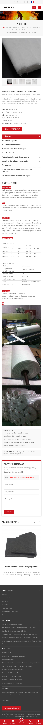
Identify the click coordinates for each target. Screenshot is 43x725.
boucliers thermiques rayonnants (12, 670)
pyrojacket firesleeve (8, 660)
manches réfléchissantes (11, 145)
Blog (3, 615)
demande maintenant (12, 129)
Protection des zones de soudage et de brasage (17, 170)
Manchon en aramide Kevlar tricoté (14, 631)
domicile (4, 595)
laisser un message (21, 720)
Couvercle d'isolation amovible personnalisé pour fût (19, 634)
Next (39, 522)
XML (36, 717)
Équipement (6, 165)
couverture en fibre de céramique (16, 433)
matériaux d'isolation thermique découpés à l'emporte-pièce (21, 663)
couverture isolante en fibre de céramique (19, 442)
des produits (5, 601)
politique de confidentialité (10, 612)
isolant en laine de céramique (14, 445)
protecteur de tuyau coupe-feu (12, 683)
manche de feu (6, 653)
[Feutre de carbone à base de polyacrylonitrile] (21, 546)
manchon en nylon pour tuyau (11, 673)
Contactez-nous (7, 608)
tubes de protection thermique (14, 149)
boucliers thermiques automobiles (15, 161)
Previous (34, 522)
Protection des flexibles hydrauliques (16, 176)
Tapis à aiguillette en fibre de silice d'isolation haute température (20, 453)
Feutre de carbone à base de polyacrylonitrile (21, 567)
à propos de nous (7, 598)
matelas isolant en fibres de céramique (22, 477)
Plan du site (30, 717)
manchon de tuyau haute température (14, 656)
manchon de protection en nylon (12, 676)
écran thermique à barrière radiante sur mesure (17, 666)
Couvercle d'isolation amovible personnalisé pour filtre (20, 638)
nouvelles (5, 605)
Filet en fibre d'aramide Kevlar (12, 624)
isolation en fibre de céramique (15, 436)
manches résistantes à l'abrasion (15, 153)
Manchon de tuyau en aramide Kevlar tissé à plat (18, 628)
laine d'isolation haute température (21, 30)
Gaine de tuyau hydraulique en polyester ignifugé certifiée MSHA (21, 642)
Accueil (8, 27)
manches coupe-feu (10, 140)
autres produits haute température (25, 27)
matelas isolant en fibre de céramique (17, 439)
